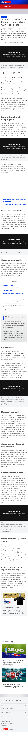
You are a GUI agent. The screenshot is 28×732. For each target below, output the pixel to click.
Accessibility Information (7, 723)
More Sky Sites (5, 712)
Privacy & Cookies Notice (7, 719)
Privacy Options (5, 721)
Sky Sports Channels (7, 708)
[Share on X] (8, 72)
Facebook (6, 700)
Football (7, 6)
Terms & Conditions (6, 716)
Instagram (13, 700)
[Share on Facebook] (3, 72)
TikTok (10, 700)
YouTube (17, 700)
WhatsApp (20, 700)
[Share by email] (19, 72)
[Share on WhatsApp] (14, 72)
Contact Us (4, 725)
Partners (4, 705)
